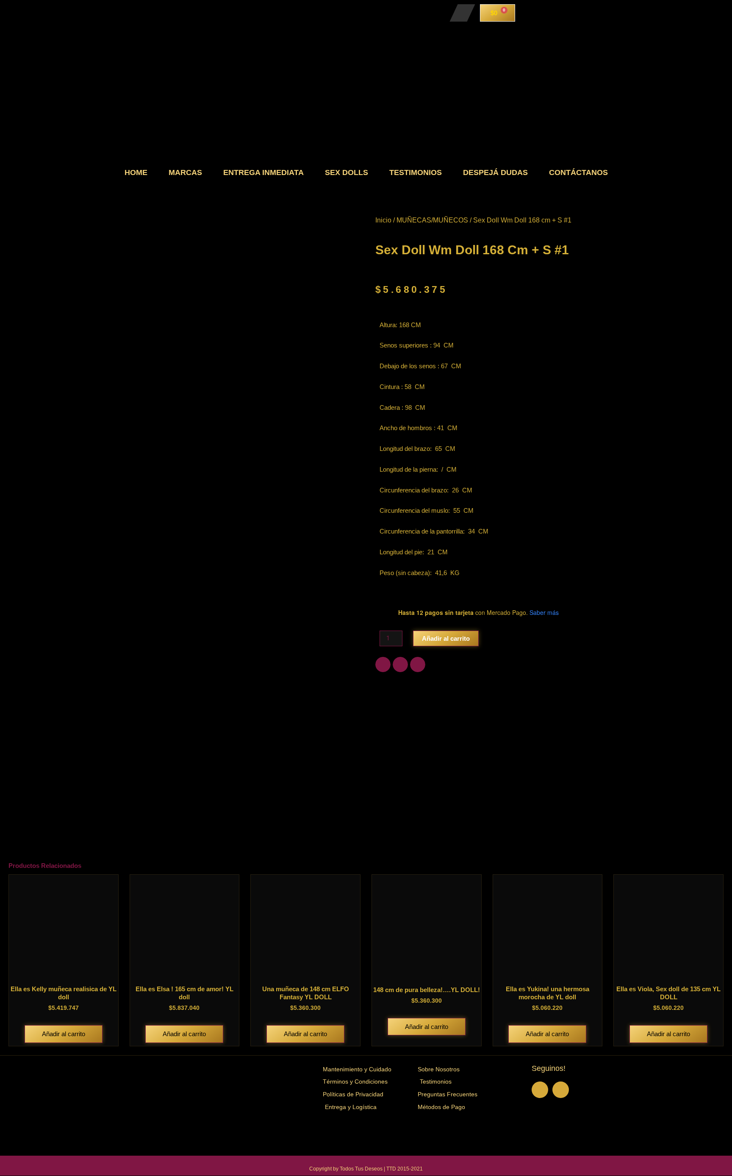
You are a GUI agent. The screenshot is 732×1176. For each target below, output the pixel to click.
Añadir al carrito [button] (63, 1033)
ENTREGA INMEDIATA (263, 172)
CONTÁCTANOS (578, 172)
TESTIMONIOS (415, 172)
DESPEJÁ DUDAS (495, 172)
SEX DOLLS (346, 172)
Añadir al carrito (446, 638)
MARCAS (185, 172)
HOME (136, 172)
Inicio (383, 220)
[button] (383, 664)
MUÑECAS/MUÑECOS (432, 220)
